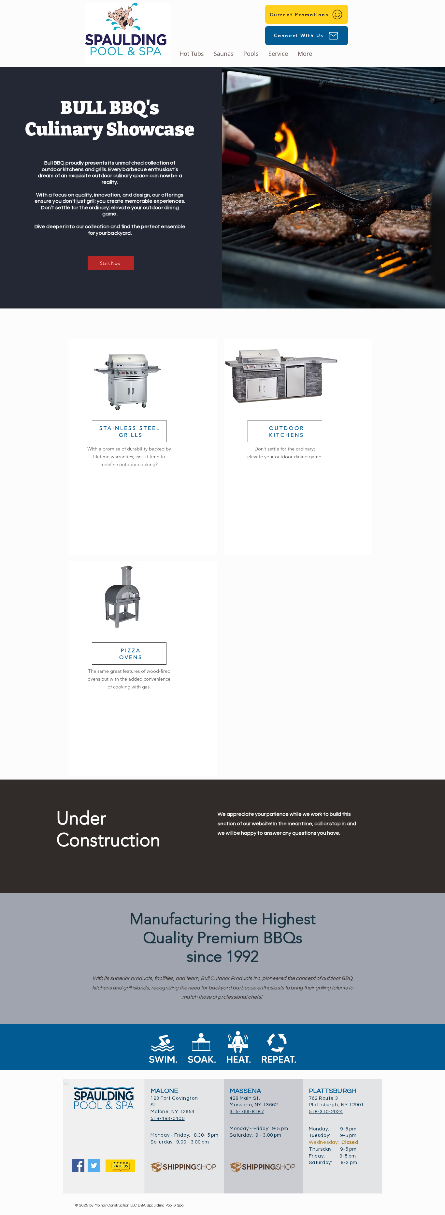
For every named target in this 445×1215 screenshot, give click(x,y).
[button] (251, 53)
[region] (142, 446)
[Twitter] (94, 1165)
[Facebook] (78, 1165)
